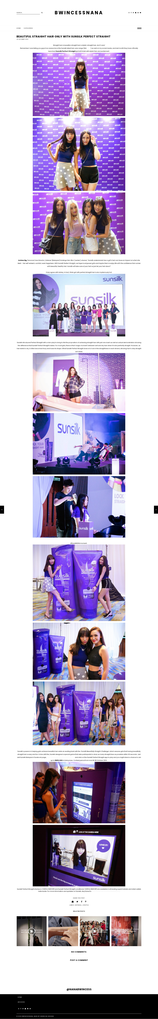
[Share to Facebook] (81, 901)
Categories (28, 28)
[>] (42, 12)
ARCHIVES (21, 1002)
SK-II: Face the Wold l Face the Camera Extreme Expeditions (95, 931)
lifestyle (85, 905)
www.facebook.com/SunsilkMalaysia (61, 757)
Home (19, 28)
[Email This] (73, 901)
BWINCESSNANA (79, 12)
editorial (78, 905)
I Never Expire (63, 931)
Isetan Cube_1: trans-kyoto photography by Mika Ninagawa (126, 931)
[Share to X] (77, 901)
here (88, 48)
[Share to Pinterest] (86, 901)
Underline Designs (47, 1016)
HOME (20, 997)
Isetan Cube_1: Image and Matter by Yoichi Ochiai (31, 931)
